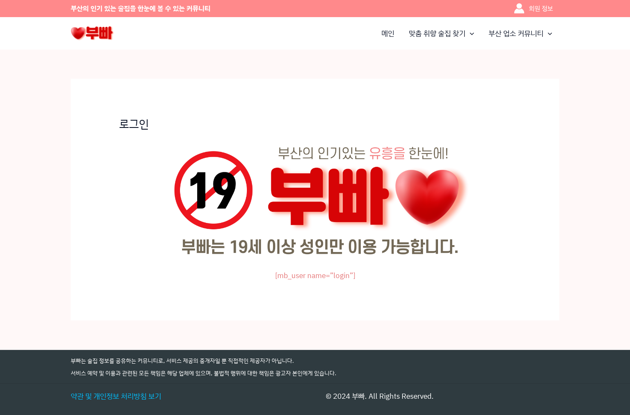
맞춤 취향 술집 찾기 (437, 33)
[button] (469, 33)
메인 (387, 33)
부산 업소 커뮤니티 (516, 33)
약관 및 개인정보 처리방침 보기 (116, 396)
